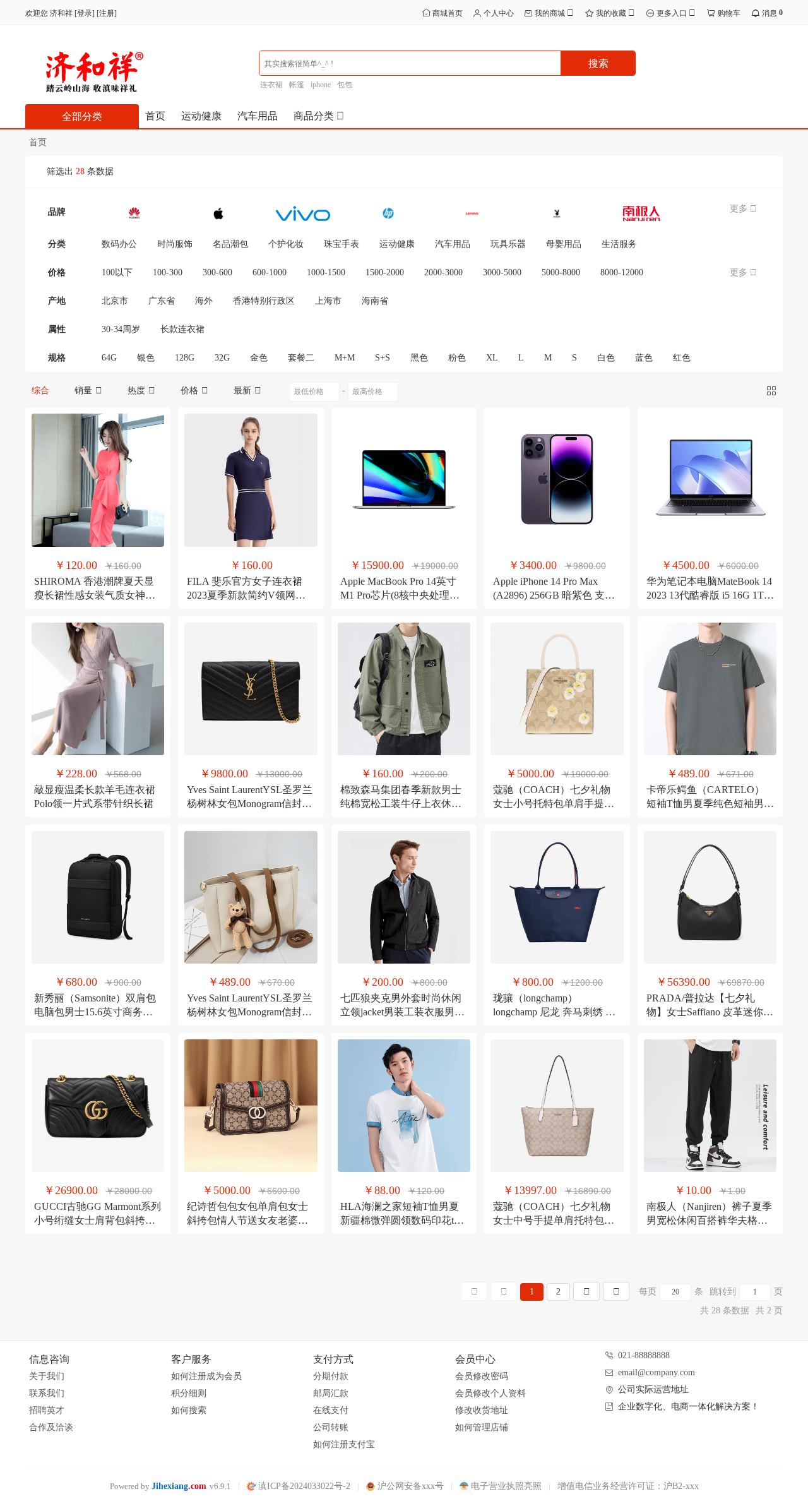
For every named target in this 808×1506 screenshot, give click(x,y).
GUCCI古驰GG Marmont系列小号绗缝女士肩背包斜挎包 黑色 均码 (97, 1220)
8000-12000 (621, 272)
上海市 (328, 301)
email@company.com (656, 1372)
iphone (321, 84)
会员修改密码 (481, 1376)
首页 (155, 116)
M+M (345, 357)
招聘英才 (46, 1410)
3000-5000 (502, 272)
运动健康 (201, 116)
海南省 (375, 301)
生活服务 (619, 244)
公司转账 (330, 1427)
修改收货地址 (481, 1410)
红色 (682, 357)
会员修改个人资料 (490, 1393)
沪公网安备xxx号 (409, 1486)
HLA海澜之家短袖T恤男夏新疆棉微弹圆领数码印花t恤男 (402, 1220)
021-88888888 (644, 1355)
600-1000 (269, 272)
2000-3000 (443, 272)
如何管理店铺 (481, 1427)
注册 (106, 13)
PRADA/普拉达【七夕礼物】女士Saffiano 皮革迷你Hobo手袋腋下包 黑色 (704, 1012)
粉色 (457, 357)
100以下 (117, 272)
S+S (382, 357)
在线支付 (330, 1410)
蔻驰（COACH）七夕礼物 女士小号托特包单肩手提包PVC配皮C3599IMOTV (553, 803)
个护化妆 (286, 244)
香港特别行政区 (264, 301)
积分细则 (188, 1393)
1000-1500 (326, 272)
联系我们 (46, 1393)
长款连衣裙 (182, 329)
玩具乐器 (508, 244)
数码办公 (119, 244)
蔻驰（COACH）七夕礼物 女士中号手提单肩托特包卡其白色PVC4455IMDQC (553, 1220)
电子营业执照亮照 (505, 1486)
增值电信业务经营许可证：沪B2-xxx (628, 1486)
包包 (344, 84)
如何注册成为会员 (206, 1376)
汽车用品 (257, 116)
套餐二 (301, 357)
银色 (146, 357)
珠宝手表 (341, 244)
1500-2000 (384, 272)
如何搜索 (188, 1410)
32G (222, 357)
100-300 (167, 272)
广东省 (161, 301)
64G (109, 357)
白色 (606, 357)
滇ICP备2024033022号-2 (303, 1486)
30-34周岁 (121, 329)
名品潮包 (230, 244)
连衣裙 (271, 84)
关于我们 (46, 1376)
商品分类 (315, 116)
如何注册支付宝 (344, 1444)
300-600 (217, 272)
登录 (84, 13)
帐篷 (296, 84)
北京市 (115, 301)
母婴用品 (563, 244)
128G (184, 357)
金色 (259, 357)
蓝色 (644, 357)
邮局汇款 (330, 1393)
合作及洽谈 (51, 1427)
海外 (204, 301)
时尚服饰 (175, 244)
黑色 (419, 357)
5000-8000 (561, 272)
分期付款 (330, 1376)
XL (492, 357)
